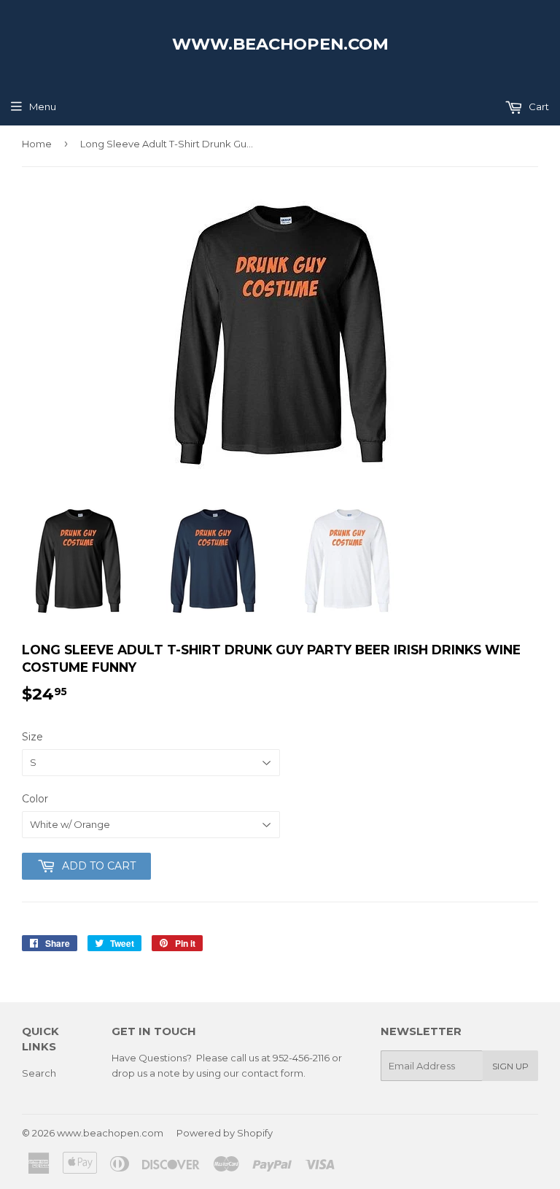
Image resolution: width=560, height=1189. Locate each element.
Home (37, 144)
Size (32, 736)
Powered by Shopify (224, 1133)
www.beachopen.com (280, 44)
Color (35, 798)
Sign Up (510, 1066)
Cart (537, 106)
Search (39, 1073)
